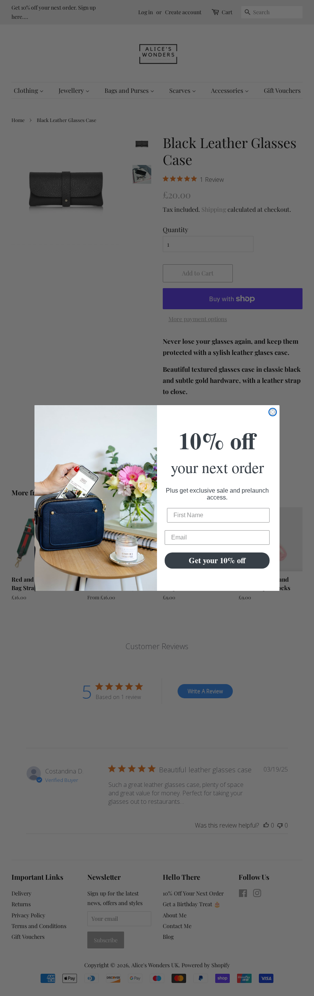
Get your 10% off (217, 560)
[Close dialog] (272, 412)
